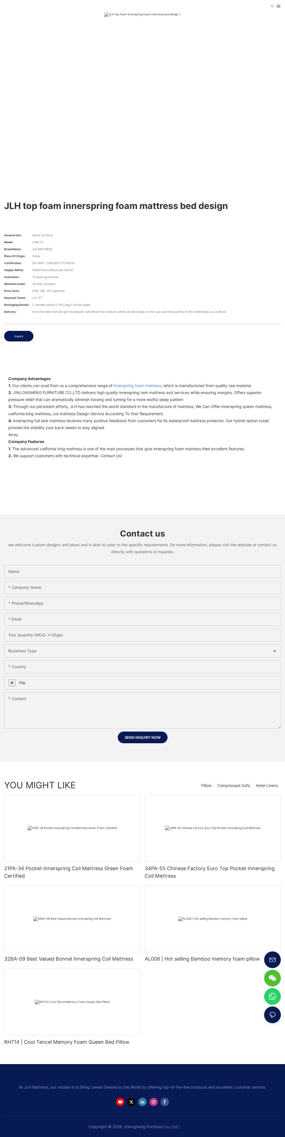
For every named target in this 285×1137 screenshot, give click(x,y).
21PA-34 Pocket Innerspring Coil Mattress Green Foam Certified (68, 872)
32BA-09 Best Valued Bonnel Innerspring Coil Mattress (68, 959)
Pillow (206, 785)
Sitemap (188, 1126)
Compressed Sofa (233, 785)
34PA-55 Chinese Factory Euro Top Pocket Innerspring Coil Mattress (210, 872)
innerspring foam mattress (137, 385)
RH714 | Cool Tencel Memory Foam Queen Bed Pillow (66, 1042)
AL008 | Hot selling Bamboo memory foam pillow (202, 959)
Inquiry (18, 336)
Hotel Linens (267, 785)
